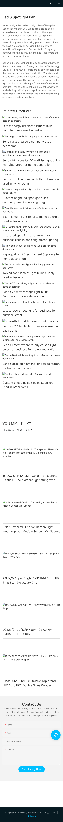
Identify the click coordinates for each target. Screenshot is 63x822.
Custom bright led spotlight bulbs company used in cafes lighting (25, 200)
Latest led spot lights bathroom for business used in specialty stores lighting (30, 238)
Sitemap (32, 816)
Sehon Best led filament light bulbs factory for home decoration (31, 366)
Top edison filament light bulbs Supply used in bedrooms (28, 275)
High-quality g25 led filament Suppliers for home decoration (31, 256)
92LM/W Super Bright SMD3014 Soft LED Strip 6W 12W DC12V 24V (31, 580)
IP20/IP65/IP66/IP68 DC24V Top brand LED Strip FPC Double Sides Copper (29, 683)
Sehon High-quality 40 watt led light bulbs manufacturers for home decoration (31, 162)
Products (9, 429)
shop (19, 429)
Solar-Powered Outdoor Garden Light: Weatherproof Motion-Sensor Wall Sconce (31, 529)
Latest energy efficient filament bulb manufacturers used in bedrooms (27, 128)
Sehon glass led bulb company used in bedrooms (28, 144)
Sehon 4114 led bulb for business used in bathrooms (30, 328)
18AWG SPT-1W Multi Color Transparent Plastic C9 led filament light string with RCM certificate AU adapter (30, 478)
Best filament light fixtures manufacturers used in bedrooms (30, 219)
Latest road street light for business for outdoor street (29, 313)
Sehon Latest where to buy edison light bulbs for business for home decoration (29, 347)
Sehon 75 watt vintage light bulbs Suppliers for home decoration (25, 294)
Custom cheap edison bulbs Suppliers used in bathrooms (27, 385)
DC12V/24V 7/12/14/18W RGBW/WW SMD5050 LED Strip (27, 632)
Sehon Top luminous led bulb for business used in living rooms (30, 181)
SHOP (29, 429)
